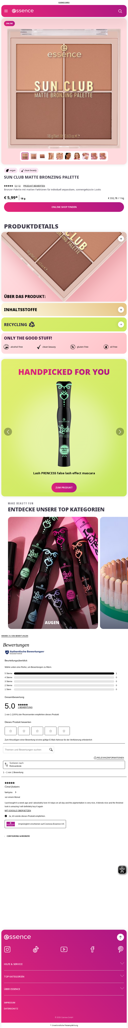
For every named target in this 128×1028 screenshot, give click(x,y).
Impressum (9, 1002)
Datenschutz (11, 1008)
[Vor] (120, 432)
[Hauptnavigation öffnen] (6, 11)
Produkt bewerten (34, 186)
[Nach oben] (120, 937)
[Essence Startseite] (23, 11)
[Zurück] (8, 432)
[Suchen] (120, 11)
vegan (13, 170)
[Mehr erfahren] (121, 324)
